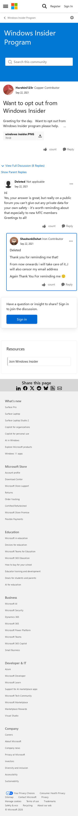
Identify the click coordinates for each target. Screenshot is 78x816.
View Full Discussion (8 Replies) (25, 166)
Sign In (68, 6)
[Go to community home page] (14, 6)
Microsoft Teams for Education (20, 551)
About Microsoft (13, 741)
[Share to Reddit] (39, 388)
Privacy (44, 797)
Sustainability (12, 781)
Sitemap (9, 797)
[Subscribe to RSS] (53, 388)
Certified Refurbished (15, 505)
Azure (8, 669)
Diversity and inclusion (16, 767)
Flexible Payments (14, 519)
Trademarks (50, 801)
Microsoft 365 (12, 623)
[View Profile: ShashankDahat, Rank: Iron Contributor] (14, 241)
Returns (9, 492)
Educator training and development (23, 571)
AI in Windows (12, 440)
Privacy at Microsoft (15, 754)
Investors (9, 761)
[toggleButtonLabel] (72, 18)
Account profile (12, 472)
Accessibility (11, 774)
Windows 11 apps (14, 453)
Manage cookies (13, 801)
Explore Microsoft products (18, 446)
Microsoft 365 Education (17, 558)
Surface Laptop (12, 413)
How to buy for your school (18, 564)
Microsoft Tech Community (18, 695)
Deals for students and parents (20, 577)
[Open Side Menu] (5, 6)
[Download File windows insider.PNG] (40, 135)
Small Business (12, 650)
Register (55, 6)
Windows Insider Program (21, 17)
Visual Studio (11, 715)
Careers (9, 734)
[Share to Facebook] (25, 388)
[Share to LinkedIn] (18, 388)
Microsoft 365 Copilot (16, 643)
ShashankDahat (30, 239)
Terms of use (32, 801)
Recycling (27, 805)
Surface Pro (10, 407)
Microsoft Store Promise (17, 512)
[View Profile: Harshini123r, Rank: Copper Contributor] (8, 90)
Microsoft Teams (13, 636)
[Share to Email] (59, 388)
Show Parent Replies (14, 172)
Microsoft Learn (13, 682)
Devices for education (16, 544)
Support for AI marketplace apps (21, 689)
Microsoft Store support (17, 485)
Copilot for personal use (17, 433)
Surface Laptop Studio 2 (17, 420)
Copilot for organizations (17, 427)
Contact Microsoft (27, 797)
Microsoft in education (16, 538)
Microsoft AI (11, 603)
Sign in (22, 319)
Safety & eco (11, 805)
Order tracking (12, 499)
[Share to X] (32, 388)
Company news (12, 747)
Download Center (14, 479)
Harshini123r (24, 88)
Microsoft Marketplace (16, 702)
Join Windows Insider (23, 361)
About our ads (44, 805)
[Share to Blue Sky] (46, 388)
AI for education (13, 584)
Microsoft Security (14, 610)
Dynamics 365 (12, 616)
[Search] (44, 6)
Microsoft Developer (15, 675)
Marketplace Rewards (16, 708)
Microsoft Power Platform (18, 630)
